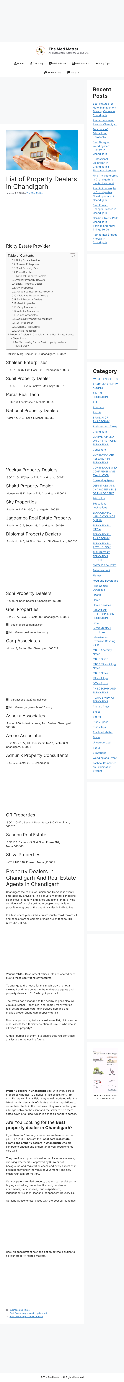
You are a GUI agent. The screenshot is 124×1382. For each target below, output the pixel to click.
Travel (96, 737)
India (96, 623)
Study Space (54, 72)
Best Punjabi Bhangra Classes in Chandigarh (104, 209)
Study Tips (104, 63)
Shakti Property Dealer (29, 283)
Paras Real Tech (25, 272)
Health (97, 594)
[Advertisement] (62, 21)
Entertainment (101, 570)
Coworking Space (103, 480)
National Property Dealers (31, 275)
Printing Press (101, 706)
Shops (96, 711)
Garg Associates (26, 307)
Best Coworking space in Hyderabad (28, 1313)
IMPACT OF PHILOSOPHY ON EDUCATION (103, 614)
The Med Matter (63, 49)
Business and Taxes (20, 1310)
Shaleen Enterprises (27, 264)
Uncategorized (102, 742)
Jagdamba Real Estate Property (34, 291)
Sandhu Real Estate (28, 326)
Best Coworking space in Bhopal (26, 1316)
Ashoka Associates (28, 311)
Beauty (97, 412)
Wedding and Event (105, 757)
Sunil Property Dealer (28, 268)
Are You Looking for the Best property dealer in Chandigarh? (41, 344)
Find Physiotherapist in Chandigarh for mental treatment (105, 179)
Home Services (102, 605)
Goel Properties (26, 303)
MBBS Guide (59, 63)
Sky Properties (24, 287)
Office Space (100, 683)
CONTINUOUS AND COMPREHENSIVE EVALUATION (105, 471)
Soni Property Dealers (29, 299)
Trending (38, 63)
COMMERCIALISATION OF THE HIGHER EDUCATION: (105, 440)
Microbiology (100, 678)
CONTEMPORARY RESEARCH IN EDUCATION (103, 458)
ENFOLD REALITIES (104, 565)
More (73, 72)
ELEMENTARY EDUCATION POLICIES (101, 556)
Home (20, 63)
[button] (71, 255)
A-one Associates (27, 314)
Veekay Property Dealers (30, 279)
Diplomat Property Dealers (32, 295)
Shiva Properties (26, 330)
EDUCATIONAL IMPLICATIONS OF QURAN (104, 516)
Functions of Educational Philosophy (100, 133)
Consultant (99, 449)
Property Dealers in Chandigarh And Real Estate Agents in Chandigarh (42, 336)
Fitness (97, 575)
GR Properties (25, 322)
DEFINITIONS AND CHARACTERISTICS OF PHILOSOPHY (104, 489)
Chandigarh (100, 431)
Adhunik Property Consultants (34, 318)
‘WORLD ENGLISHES (105, 379)
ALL (95, 402)
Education (99, 498)
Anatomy (98, 407)
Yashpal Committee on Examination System (104, 767)
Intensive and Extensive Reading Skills (104, 641)
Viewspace (99, 752)
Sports (97, 716)
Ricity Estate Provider (28, 260)
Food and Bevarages (105, 580)
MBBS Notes (82, 63)
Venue (97, 747)
